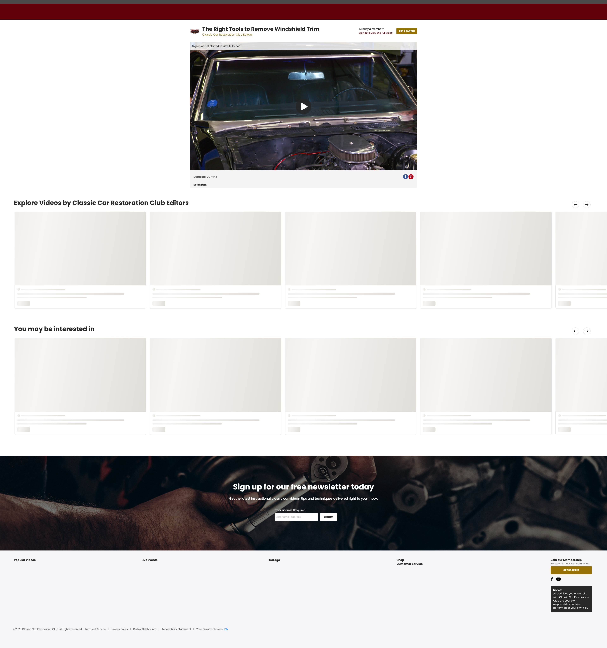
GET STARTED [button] (407, 31)
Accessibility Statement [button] (176, 629)
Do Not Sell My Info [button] (144, 629)
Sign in (196, 46)
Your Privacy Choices (209, 629)
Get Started (212, 46)
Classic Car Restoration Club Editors (227, 35)
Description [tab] (200, 184)
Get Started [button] (571, 570)
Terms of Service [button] (95, 629)
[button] (376, 31)
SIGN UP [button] (328, 517)
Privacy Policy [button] (119, 629)
